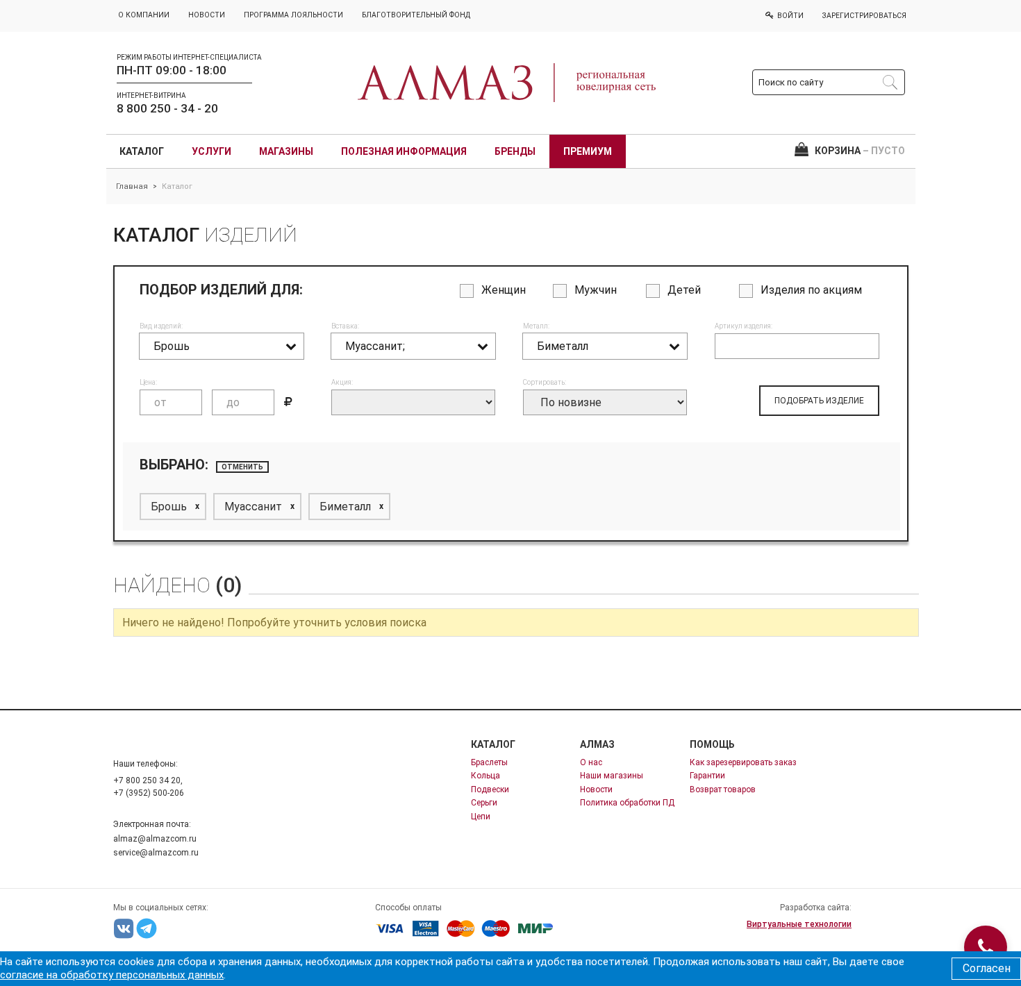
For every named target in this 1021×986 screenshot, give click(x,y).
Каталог (141, 151)
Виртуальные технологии (799, 924)
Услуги (211, 151)
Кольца (485, 775)
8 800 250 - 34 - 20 (167, 108)
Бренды (515, 151)
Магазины (286, 151)
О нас (591, 762)
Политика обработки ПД (627, 803)
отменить (242, 467)
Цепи (480, 816)
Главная (132, 186)
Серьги (484, 803)
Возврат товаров (723, 789)
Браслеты (489, 762)
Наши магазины (611, 775)
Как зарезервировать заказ (743, 762)
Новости (596, 789)
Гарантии (707, 775)
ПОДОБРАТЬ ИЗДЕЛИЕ (819, 401)
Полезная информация (404, 151)
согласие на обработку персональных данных (112, 975)
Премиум (587, 151)
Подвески (490, 789)
